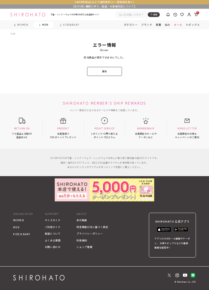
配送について (53, 233)
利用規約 (81, 240)
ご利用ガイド (53, 227)
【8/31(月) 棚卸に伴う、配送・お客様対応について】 (104, 6)
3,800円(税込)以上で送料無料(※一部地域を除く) (104, 2)
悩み (168, 25)
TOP (12, 34)
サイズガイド (53, 220)
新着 (159, 25)
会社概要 (81, 220)
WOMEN (18, 220)
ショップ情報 (84, 246)
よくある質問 (53, 240)
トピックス (193, 25)
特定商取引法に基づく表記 (92, 227)
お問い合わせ (53, 246)
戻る (104, 71)
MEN (16, 227)
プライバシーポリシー (89, 233)
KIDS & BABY (21, 234)
